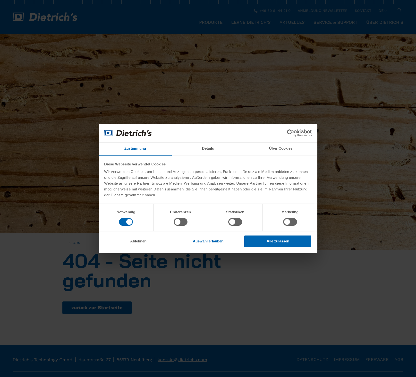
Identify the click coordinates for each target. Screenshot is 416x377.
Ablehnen (138, 241)
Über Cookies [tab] (280, 148)
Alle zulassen (278, 241)
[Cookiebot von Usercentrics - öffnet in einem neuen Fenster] (290, 133)
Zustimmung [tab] (135, 148)
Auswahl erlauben (208, 241)
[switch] (180, 222)
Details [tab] (208, 148)
